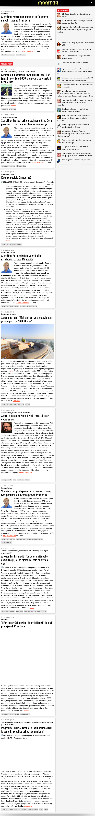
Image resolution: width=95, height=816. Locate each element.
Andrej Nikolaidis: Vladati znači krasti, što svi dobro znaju (25, 417)
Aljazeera (28, 806)
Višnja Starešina (27, 51)
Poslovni (16, 401)
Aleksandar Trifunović (8, 611)
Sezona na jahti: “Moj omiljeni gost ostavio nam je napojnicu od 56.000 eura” (26, 319)
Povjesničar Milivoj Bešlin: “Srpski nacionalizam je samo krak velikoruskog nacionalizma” (26, 730)
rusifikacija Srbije (33, 809)
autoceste (5, 109)
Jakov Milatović (14, 306)
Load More (76, 168)
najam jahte (13, 404)
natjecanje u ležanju (15, 244)
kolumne (12, 55)
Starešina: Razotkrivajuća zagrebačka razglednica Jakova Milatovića (21, 257)
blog (14, 480)
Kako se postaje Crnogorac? (16, 177)
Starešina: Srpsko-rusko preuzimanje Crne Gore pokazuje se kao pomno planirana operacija (26, 122)
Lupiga (9, 240)
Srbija (46, 809)
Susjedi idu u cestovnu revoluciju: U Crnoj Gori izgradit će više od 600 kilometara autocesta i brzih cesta (26, 78)
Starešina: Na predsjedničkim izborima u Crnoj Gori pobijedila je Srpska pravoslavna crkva (26, 493)
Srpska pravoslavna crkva (35, 539)
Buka (32, 608)
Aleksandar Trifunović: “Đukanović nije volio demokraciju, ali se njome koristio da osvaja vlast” (24, 560)
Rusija (41, 809)
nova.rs (10, 371)
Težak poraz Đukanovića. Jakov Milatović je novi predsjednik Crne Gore (26, 624)
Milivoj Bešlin (13, 809)
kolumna (22, 306)
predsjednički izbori (40, 611)
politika (27, 480)
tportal (13, 106)
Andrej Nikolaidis (25, 472)
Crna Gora (5, 55)
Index (26, 710)
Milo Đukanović (20, 539)
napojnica (21, 404)
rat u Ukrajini (22, 809)
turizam (27, 404)
